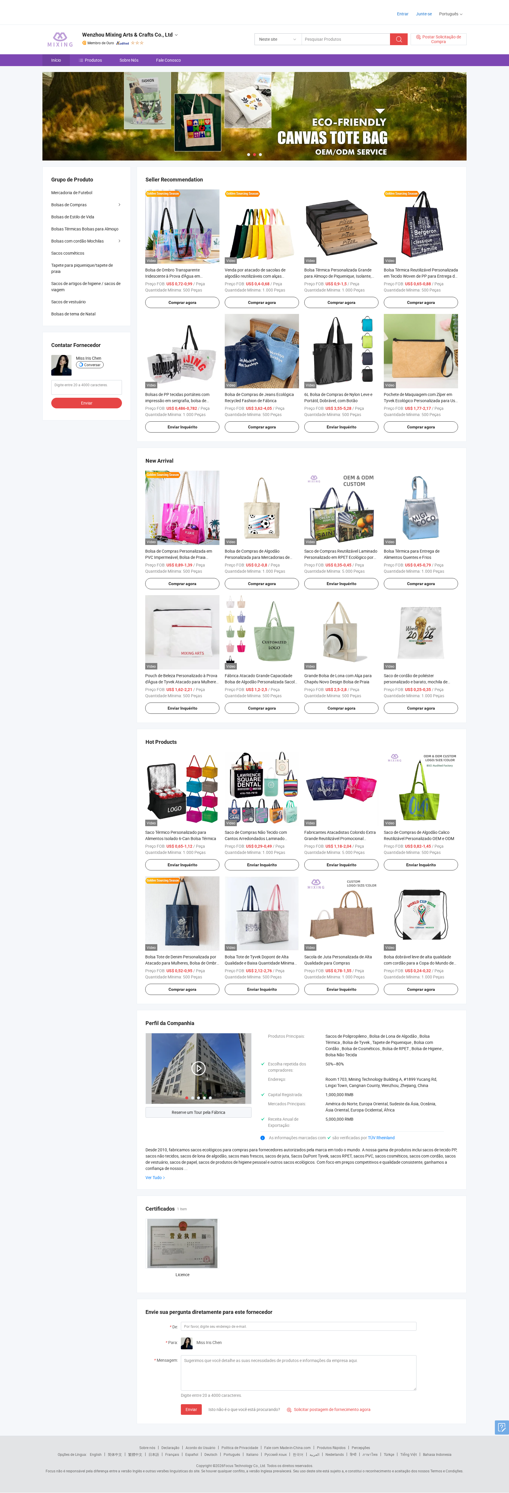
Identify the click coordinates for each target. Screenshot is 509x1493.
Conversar (92, 364)
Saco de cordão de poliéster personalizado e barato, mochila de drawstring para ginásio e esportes (415, 682)
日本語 (153, 1454)
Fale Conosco (168, 60)
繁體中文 (135, 1454)
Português (232, 1454)
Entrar (403, 14)
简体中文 (115, 1454)
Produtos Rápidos (331, 1447)
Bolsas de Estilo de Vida (72, 217)
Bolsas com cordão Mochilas (77, 241)
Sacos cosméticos (67, 253)
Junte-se (424, 14)
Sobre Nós (129, 60)
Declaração (170, 1447)
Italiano (252, 1454)
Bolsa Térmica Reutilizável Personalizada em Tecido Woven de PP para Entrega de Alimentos (421, 276)
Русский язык (276, 1454)
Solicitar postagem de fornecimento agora (329, 1409)
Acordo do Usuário (200, 1447)
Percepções (361, 1447)
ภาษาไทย (370, 1454)
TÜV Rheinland (381, 1137)
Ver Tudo (154, 1177)
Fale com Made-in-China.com (287, 1447)
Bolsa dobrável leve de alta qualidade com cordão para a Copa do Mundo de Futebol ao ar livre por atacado (419, 963)
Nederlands (334, 1454)
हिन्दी (353, 1454)
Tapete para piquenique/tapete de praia (82, 268)
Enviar (191, 1409)
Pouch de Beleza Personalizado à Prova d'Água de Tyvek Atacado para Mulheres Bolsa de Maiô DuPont (181, 682)
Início (56, 60)
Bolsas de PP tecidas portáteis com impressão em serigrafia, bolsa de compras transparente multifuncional (179, 401)
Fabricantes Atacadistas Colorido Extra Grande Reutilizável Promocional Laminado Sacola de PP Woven (340, 838)
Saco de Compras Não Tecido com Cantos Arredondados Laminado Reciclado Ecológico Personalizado (256, 838)
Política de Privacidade (240, 1447)
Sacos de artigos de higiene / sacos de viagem (85, 286)
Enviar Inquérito (182, 427)
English (96, 1454)
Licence (182, 1274)
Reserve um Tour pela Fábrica (198, 1112)
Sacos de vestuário (68, 302)
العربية (314, 1454)
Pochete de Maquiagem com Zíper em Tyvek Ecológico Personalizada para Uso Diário (420, 401)
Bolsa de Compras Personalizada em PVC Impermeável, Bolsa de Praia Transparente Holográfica (178, 557)
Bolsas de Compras (69, 204)
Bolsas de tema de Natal (73, 314)
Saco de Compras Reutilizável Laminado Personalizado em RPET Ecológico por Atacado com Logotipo (340, 557)
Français (172, 1454)
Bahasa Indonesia (437, 1454)
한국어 (298, 1454)
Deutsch (210, 1454)
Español (191, 1454)
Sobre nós (147, 1447)
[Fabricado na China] (80, 12)
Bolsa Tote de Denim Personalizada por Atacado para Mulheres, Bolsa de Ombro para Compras (182, 963)
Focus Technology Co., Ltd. (245, 1465)
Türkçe (389, 1454)
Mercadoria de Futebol (71, 192)
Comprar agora (182, 302)
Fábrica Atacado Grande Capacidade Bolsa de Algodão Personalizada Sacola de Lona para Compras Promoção (261, 682)
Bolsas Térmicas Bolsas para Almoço (84, 229)
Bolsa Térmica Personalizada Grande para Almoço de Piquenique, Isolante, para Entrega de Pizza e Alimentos (337, 276)
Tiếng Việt (408, 1454)
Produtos (93, 60)
